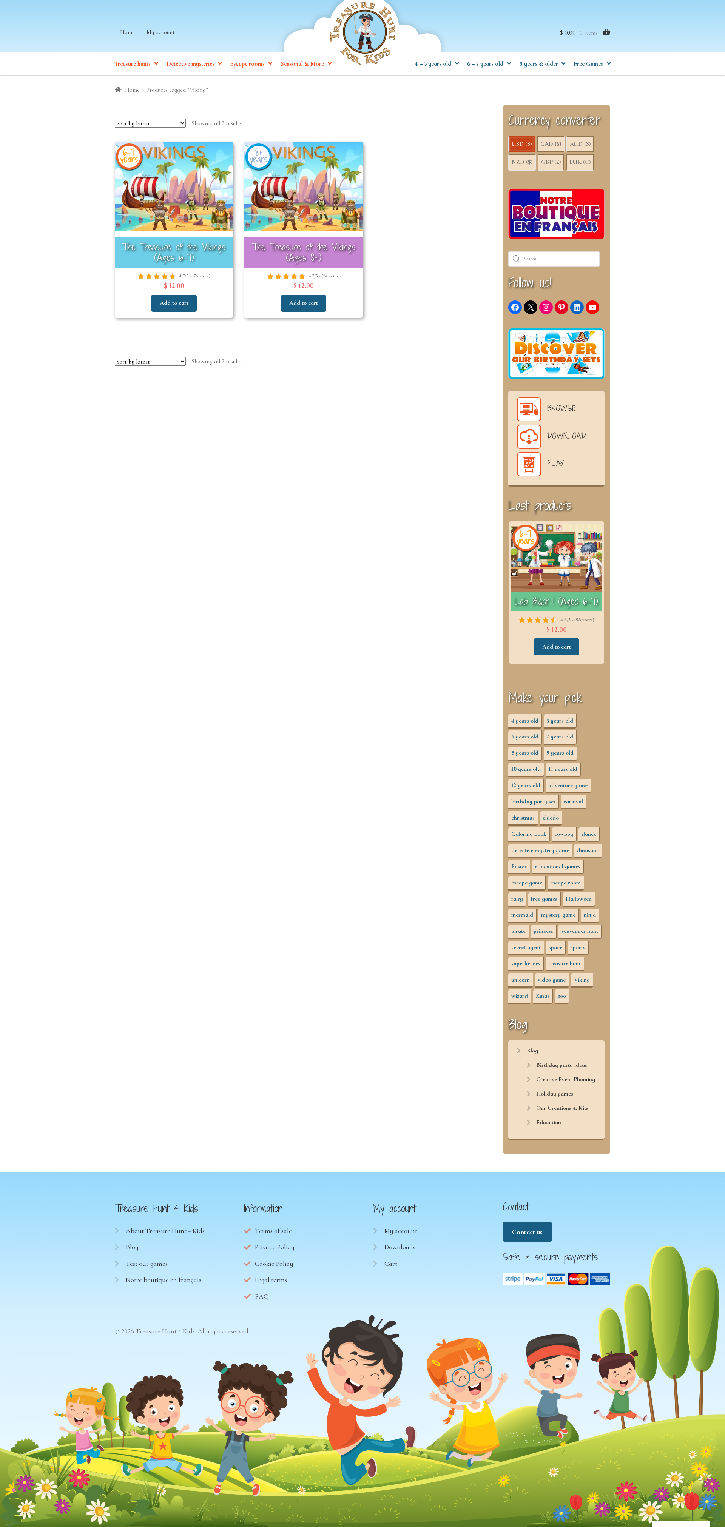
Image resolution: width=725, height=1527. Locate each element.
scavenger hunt (579, 931)
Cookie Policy (274, 1263)
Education (548, 1122)
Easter (519, 866)
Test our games (147, 1263)
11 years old (563, 769)
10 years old (526, 769)
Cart (390, 1263)
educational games (557, 866)
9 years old (560, 753)
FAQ (262, 1296)
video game (552, 979)
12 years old (525, 785)
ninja (590, 914)
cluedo (551, 817)
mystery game (558, 914)
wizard (519, 996)
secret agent (526, 947)
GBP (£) (551, 162)
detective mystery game (540, 850)
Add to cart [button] (174, 303)
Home (127, 32)
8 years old (524, 753)
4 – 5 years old (433, 64)
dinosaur (588, 850)
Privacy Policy (274, 1247)
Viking (582, 979)
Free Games (588, 64)
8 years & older (538, 64)
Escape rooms (247, 64)
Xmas (542, 996)
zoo (562, 996)
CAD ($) (550, 144)
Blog (532, 1050)
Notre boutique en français (163, 1280)
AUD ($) (580, 144)
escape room (565, 882)
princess (543, 931)
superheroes (525, 963)
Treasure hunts (132, 64)
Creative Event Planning (565, 1079)
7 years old (559, 736)
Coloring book (528, 834)
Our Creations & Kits (562, 1108)
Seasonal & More (302, 64)
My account (161, 32)
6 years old (524, 736)
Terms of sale (273, 1231)
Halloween (579, 899)
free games (544, 899)
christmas (523, 817)
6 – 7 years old (485, 64)
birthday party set (533, 801)
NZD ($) (522, 162)
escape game (526, 882)
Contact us (527, 1232)
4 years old (524, 720)
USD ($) (522, 144)
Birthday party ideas (561, 1065)
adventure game (568, 785)
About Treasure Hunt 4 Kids (165, 1231)
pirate (518, 931)
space (555, 947)
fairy (517, 899)
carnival (573, 801)
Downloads (399, 1247)
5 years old (559, 720)
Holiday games (554, 1093)
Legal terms (271, 1280)
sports (578, 947)
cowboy (563, 834)
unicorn (520, 979)
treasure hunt (564, 963)
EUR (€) (580, 162)
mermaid (522, 914)
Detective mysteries (190, 64)
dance (589, 834)
